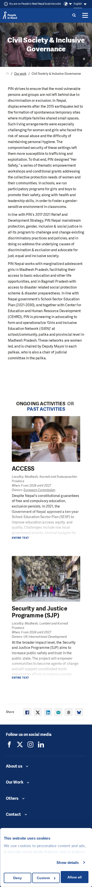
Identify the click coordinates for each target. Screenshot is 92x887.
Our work (20, 73)
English (78, 3)
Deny (17, 878)
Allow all (74, 877)
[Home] (7, 74)
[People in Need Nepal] (9, 744)
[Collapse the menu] (85, 15)
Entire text (20, 538)
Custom (43, 878)
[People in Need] (10, 15)
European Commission (39, 490)
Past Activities (46, 409)
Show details (67, 862)
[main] (46, 374)
